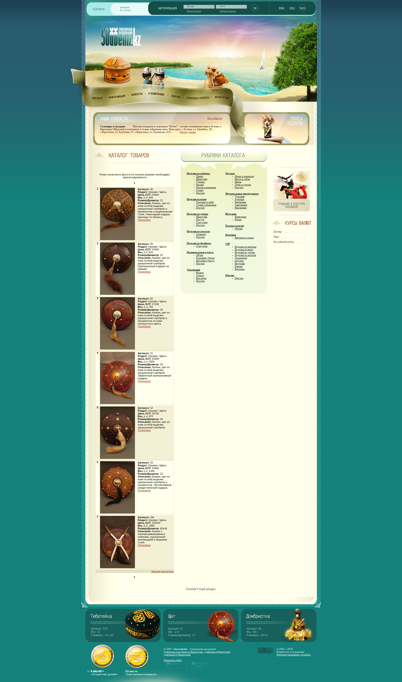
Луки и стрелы (243, 184)
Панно (199, 176)
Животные (240, 216)
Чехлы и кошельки (206, 187)
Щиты (238, 181)
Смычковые (241, 204)
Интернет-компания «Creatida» (294, 654)
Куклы (238, 219)
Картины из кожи (244, 237)
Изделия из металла (198, 231)
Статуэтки (202, 222)
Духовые (240, 196)
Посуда (200, 219)
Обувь (199, 255)
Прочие (200, 192)
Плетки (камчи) (234, 225)
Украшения (193, 269)
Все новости (215, 118)
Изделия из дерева (197, 213)
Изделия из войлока (198, 173)
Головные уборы (205, 257)
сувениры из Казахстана (177, 654)
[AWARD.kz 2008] (201, 667)
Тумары (200, 181)
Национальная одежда (200, 252)
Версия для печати (162, 571)
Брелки (200, 184)
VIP (227, 243)
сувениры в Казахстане (217, 651)
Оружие (230, 173)
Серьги (200, 275)
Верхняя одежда (205, 260)
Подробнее (144, 219)
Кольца (200, 272)
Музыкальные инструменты (242, 193)
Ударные (239, 199)
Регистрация (194, 11)
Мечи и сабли (242, 179)
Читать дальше (188, 132)
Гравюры (201, 234)
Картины (230, 234)
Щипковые (240, 202)
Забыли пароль (227, 11)
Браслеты (201, 278)
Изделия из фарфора (199, 243)
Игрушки (230, 213)
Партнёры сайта (173, 660)
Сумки (199, 190)
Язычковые (241, 207)
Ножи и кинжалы (244, 176)
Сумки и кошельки (206, 204)
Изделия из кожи (196, 199)
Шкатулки (201, 179)
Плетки (239, 228)
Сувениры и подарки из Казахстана (183, 651)
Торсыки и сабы (205, 202)
